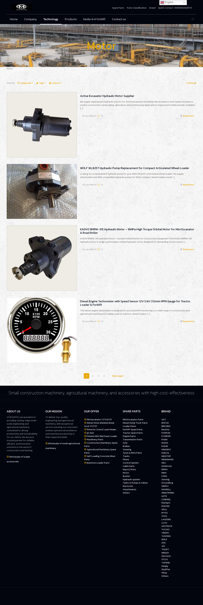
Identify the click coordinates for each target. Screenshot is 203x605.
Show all (192, 83)
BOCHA (165, 423)
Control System (131, 462)
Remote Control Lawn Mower (101, 429)
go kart (90, 433)
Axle (125, 443)
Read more (188, 116)
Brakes (126, 446)
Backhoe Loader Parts (98, 462)
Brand (152, 8)
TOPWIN (165, 562)
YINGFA (165, 532)
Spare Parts (118, 8)
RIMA (164, 472)
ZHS (163, 542)
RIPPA (164, 469)
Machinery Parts (94, 439)
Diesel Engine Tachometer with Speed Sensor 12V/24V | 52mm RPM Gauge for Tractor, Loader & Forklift (135, 303)
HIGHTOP (166, 456)
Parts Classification (137, 8)
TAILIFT (165, 549)
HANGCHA (166, 466)
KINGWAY (166, 449)
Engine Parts (129, 436)
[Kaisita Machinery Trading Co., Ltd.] (21, 7)
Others (126, 492)
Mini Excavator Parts (133, 419)
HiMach (165, 552)
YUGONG (166, 536)
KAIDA (164, 439)
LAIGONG (166, 519)
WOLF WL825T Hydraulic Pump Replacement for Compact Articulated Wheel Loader (134, 168)
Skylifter (165, 569)
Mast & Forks (129, 469)
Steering (127, 449)
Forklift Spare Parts (133, 429)
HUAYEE (165, 506)
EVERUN (165, 433)
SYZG (164, 516)
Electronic (128, 486)
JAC (163, 546)
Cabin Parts (128, 466)
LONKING (165, 499)
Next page (117, 376)
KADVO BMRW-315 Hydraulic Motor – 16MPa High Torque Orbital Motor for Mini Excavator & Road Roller (137, 231)
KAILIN (164, 446)
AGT (163, 419)
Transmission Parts (132, 439)
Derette (165, 429)
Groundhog (167, 482)
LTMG (164, 476)
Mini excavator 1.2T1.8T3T (99, 419)
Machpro (165, 502)
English (168, 2)
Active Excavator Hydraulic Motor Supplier (107, 96)
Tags (41, 83)
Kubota (165, 453)
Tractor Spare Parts (133, 433)
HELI (163, 462)
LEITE (164, 496)
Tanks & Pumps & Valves (135, 482)
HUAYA (164, 443)
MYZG (164, 512)
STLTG (164, 559)
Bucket (126, 476)
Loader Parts (129, 426)
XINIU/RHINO (167, 492)
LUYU (164, 522)
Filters (126, 459)
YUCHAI (165, 529)
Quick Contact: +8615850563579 (175, 8)
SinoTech (166, 556)
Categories (25, 83)
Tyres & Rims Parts (132, 453)
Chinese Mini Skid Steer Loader (101, 436)
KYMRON (165, 436)
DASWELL (166, 489)
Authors (56, 83)
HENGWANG (167, 459)
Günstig (165, 479)
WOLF (164, 539)
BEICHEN (165, 426)
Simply (164, 566)
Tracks (126, 456)
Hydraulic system (131, 479)
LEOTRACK (166, 526)
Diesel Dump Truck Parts (135, 423)
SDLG (164, 509)
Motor (126, 472)
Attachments (129, 489)
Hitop (164, 572)
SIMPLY (165, 486)
